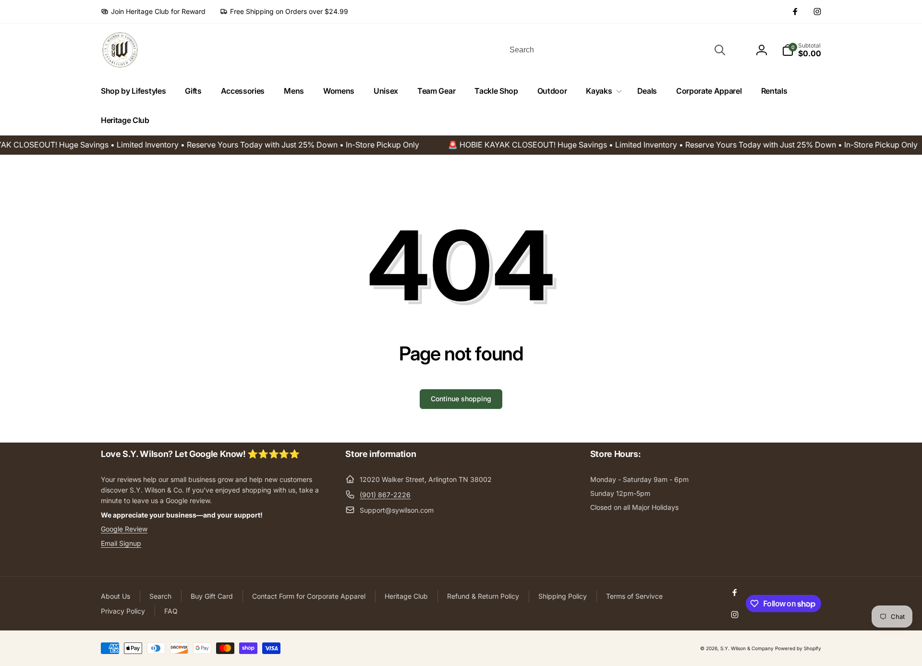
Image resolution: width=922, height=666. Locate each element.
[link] (153, 11)
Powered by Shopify (798, 648)
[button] (602, 91)
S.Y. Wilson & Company (747, 648)
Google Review (124, 529)
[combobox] (617, 50)
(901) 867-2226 (385, 495)
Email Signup (121, 543)
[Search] (719, 50)
